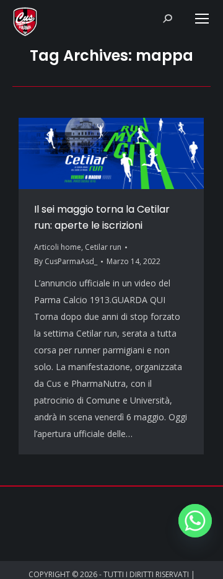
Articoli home (57, 247)
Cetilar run (103, 247)
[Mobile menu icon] (202, 18)
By (65, 261)
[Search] (167, 18)
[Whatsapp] (195, 520)
